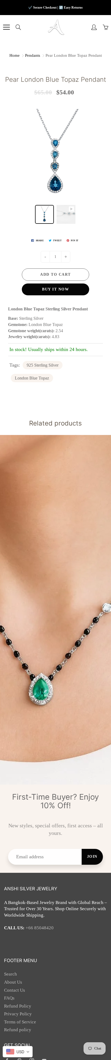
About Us (13, 982)
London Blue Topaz (32, 378)
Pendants (32, 55)
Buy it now (55, 289)
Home (14, 55)
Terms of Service (20, 1021)
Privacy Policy (18, 1013)
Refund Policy (17, 1006)
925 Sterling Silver (42, 365)
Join (92, 857)
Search (10, 974)
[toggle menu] (6, 27)
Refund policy (17, 1029)
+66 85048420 (40, 927)
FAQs (9, 998)
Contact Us (14, 990)
